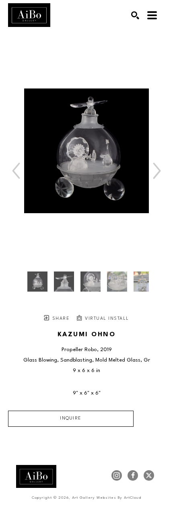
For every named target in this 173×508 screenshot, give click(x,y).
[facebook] (133, 475)
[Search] (135, 15)
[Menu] (152, 15)
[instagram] (116, 475)
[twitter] (149, 475)
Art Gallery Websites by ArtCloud (106, 498)
